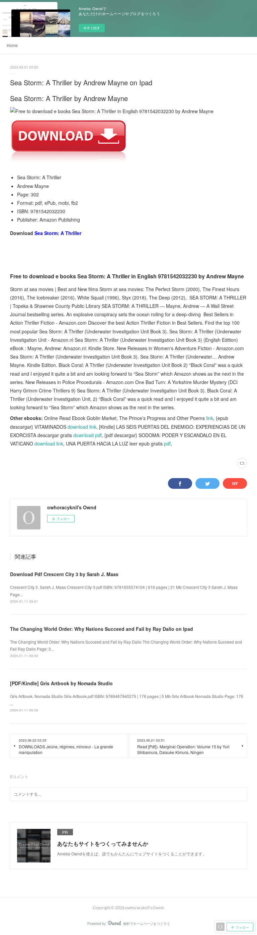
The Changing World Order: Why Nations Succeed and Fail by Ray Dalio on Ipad (101, 628)
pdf (167, 443)
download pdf (87, 435)
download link (82, 426)
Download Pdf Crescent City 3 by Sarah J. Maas (64, 574)
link (209, 418)
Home (12, 45)
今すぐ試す (91, 28)
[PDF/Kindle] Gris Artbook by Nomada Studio (61, 683)
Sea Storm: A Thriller (57, 233)
